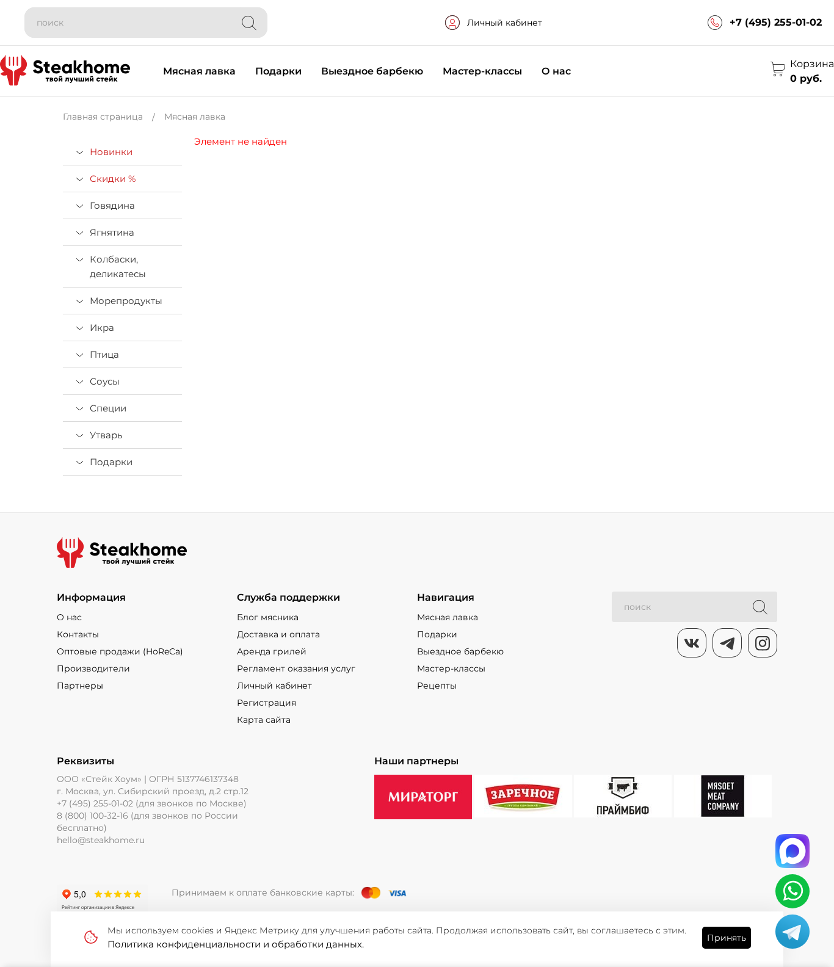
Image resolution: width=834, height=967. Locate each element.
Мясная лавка (199, 71)
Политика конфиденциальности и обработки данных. (235, 944)
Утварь (106, 435)
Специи (108, 408)
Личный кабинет (504, 22)
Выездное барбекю (372, 71)
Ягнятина (112, 232)
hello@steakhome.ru (101, 840)
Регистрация (266, 702)
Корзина (812, 64)
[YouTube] (727, 642)
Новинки (111, 152)
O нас (69, 617)
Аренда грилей (271, 651)
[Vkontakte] (691, 642)
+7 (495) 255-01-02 (776, 22)
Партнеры (80, 685)
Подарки (278, 71)
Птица (104, 354)
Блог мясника (268, 617)
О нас (556, 71)
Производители (93, 668)
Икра (102, 327)
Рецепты (437, 685)
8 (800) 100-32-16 (92, 815)
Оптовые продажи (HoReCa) (120, 651)
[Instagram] (762, 642)
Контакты (78, 634)
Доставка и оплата (278, 634)
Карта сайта (264, 719)
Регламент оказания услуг (296, 668)
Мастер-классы (482, 71)
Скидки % (113, 178)
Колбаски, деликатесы (118, 266)
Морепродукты (126, 300)
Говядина (112, 205)
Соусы (105, 381)
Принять (726, 937)
